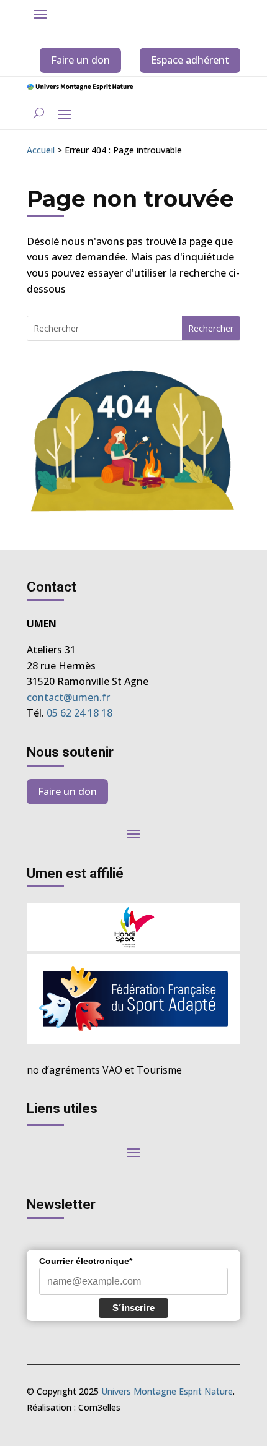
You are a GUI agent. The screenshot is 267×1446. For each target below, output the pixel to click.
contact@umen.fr (68, 697)
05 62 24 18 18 (79, 713)
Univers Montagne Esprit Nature (167, 1391)
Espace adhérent (190, 60)
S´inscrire (133, 1307)
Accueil (41, 150)
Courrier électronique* (85, 1261)
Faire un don (80, 60)
